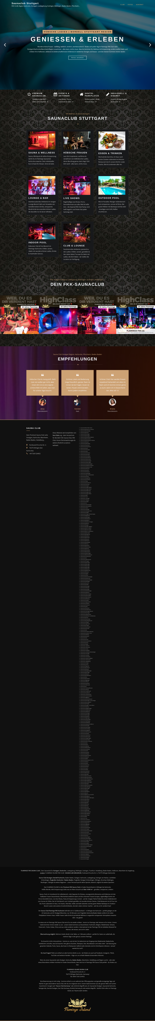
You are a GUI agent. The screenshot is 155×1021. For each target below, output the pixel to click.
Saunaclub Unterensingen (85, 504)
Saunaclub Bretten (84, 805)
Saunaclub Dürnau (84, 835)
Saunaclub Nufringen (84, 587)
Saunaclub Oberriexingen (85, 594)
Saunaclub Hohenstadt (85, 736)
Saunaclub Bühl (83, 816)
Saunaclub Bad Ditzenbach (86, 777)
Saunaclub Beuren (84, 793)
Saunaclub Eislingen (84, 843)
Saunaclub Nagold (84, 573)
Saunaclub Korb (83, 637)
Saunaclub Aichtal (84, 750)
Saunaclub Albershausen (85, 755)
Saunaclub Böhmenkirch (85, 811)
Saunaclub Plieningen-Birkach (86, 611)
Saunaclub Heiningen (84, 725)
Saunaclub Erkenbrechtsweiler (86, 852)
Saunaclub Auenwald (84, 771)
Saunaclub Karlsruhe (84, 628)
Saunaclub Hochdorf (84, 733)
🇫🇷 (55, 59)
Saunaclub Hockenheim (85, 735)
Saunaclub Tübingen (84, 500)
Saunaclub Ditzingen (84, 829)
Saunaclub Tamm (84, 496)
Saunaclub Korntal (84, 639)
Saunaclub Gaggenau (84, 697)
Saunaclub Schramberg (85, 456)
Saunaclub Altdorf (84, 763)
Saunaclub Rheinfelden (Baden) (87, 437)
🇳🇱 (77, 59)
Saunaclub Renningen (85, 434)
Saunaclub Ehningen (84, 841)
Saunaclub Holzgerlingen (85, 738)
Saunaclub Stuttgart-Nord (85, 489)
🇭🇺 (85, 59)
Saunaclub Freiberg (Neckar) (86, 688)
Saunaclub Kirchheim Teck (86, 633)
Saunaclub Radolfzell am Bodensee (87, 616)
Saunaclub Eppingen (84, 849)
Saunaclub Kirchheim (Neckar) (86, 631)
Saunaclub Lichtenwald (85, 659)
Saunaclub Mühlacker (85, 568)
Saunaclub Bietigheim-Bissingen (87, 797)
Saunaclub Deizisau (84, 826)
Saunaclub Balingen (84, 783)
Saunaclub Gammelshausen (86, 699)
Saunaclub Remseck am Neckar (87, 429)
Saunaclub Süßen (84, 495)
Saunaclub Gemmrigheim (85, 702)
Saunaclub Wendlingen (85, 542)
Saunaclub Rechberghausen (86, 620)
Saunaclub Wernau (84, 543)
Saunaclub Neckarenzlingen (86, 576)
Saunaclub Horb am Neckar (86, 741)
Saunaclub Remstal (84, 432)
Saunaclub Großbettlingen (86, 708)
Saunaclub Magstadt (84, 666)
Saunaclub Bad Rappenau (85, 780)
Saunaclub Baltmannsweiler (86, 785)
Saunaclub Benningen (85, 788)
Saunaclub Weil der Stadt (85, 529)
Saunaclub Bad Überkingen (86, 782)
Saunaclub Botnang (84, 804)
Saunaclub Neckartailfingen (86, 579)
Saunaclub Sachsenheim (85, 446)
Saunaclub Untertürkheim (85, 506)
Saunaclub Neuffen (84, 584)
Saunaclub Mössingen (85, 565)
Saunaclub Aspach (84, 768)
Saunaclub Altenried (84, 764)
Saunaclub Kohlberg (84, 634)
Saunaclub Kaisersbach (85, 627)
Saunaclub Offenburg (84, 598)
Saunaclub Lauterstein (85, 647)
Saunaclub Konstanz (84, 636)
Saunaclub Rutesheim (85, 445)
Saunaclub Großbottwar (85, 710)
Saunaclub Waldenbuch (85, 518)
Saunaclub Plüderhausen (85, 614)
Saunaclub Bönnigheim (85, 813)
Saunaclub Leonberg (84, 655)
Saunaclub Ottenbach (85, 605)
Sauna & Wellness (41, 152)
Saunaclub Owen (84, 606)
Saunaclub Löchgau (84, 663)
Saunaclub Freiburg (84, 689)
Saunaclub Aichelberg (85, 749)
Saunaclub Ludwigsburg (85, 661)
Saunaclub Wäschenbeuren (86, 554)
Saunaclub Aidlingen (84, 753)
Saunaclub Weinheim (84, 536)
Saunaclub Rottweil (84, 442)
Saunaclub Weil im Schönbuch (86, 531)
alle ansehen (76, 340)
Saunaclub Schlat (84, 451)
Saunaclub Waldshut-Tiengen (86, 521)
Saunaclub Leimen (84, 648)
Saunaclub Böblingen (84, 810)
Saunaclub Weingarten (85, 534)
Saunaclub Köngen (84, 644)
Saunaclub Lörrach (84, 664)
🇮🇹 (92, 59)
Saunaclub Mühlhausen (85, 570)
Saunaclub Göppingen (85, 717)
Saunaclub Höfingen (84, 622)
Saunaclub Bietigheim (85, 796)
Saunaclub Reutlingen (85, 435)
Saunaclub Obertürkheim (85, 597)
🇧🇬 (107, 59)
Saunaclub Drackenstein (85, 833)
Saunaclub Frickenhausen (85, 694)
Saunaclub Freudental (85, 692)
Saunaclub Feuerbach (85, 683)
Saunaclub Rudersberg (85, 443)
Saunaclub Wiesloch (84, 548)
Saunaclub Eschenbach (85, 855)
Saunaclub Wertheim (84, 545)
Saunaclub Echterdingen (85, 838)
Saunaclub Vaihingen (84, 509)
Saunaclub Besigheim (85, 791)
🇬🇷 (63, 59)
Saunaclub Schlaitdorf (85, 449)
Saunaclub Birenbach (84, 799)
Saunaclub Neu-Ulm (84, 583)
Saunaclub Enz (83, 847)
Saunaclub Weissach (84, 539)
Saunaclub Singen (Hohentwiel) (87, 474)
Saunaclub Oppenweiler (85, 601)
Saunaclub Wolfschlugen (85, 553)
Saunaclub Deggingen (85, 824)
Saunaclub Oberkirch (84, 592)
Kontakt (139, 4)
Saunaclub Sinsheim (84, 476)
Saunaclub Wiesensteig (85, 547)
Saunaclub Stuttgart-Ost (85, 490)
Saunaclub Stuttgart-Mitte (85, 487)
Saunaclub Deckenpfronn (85, 821)
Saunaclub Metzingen (85, 672)
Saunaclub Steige (84, 481)
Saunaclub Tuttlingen (85, 498)
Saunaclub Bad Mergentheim (86, 779)
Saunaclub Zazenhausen (85, 556)
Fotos (130, 4)
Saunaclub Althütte (84, 766)
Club (122, 4)
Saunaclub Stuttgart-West (85, 493)
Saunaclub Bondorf (84, 802)
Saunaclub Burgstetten (85, 808)
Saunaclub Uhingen (84, 501)
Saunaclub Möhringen (85, 564)
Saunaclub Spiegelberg (85, 478)
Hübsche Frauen (75, 152)
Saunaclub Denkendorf (85, 827)
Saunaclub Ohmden (84, 600)
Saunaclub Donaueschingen (86, 830)
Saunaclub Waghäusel (85, 515)
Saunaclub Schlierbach (85, 452)
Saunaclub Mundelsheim (85, 675)
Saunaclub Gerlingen (84, 703)
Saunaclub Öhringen (84, 561)
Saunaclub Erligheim (84, 854)
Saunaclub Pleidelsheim (85, 609)
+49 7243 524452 (34, 454)
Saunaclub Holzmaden (85, 739)
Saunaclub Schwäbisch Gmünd (86, 465)
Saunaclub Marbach (84, 669)
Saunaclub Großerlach (85, 711)
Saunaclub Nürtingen (84, 589)
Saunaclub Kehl (83, 630)
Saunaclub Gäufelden (85, 716)
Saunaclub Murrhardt (85, 678)
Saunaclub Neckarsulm (85, 578)
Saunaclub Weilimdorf (85, 532)
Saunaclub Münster (84, 572)
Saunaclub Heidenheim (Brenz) (87, 724)
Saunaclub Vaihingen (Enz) (86, 511)
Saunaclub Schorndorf (85, 454)
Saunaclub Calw (83, 818)
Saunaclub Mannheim (85, 667)
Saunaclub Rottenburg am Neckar (87, 440)
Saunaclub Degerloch (84, 822)
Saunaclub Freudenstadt (85, 691)
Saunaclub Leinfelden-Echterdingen (88, 652)
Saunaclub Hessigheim (85, 730)
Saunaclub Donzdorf (84, 832)
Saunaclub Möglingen (85, 680)
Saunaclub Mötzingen (85, 567)
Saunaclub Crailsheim (85, 819)
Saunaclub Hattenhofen (85, 719)
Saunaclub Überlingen (85, 562)
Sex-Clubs (56, 435)
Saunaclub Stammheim (85, 479)
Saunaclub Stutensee (84, 484)
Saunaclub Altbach (84, 761)
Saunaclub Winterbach (85, 551)
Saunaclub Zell (83, 558)
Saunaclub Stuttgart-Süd (85, 492)
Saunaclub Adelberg (84, 746)
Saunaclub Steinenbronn (85, 482)
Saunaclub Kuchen (84, 642)
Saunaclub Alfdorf (84, 758)
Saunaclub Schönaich (84, 468)
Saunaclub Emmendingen (85, 846)
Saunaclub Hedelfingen (85, 721)
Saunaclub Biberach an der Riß (87, 794)
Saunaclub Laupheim (84, 645)
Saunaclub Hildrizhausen (85, 731)
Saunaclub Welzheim (84, 540)
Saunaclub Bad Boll (84, 774)
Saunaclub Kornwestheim (85, 641)
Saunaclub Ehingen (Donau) (86, 840)
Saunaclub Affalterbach (85, 747)
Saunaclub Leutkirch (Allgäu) (86, 658)
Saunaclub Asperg (84, 769)
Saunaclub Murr (83, 677)
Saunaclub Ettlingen (84, 859)
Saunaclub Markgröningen (85, 670)
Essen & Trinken (110, 153)
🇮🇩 (99, 59)
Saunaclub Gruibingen (85, 713)
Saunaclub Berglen (84, 790)
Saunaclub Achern (84, 744)
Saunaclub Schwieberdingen (86, 464)
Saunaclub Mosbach (84, 674)
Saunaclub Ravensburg (85, 619)
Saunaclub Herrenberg (85, 728)
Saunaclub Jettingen (84, 625)
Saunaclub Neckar (84, 575)
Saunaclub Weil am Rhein (85, 528)
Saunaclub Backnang (84, 772)
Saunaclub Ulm (83, 503)
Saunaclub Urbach (84, 507)
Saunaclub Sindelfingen (85, 473)
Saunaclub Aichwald (84, 752)
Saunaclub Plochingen (85, 612)
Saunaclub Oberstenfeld (85, 595)
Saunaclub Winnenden (85, 550)
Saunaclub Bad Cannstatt (85, 775)
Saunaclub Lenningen (85, 653)
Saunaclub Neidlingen (85, 581)
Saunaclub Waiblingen (85, 517)
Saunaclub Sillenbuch (85, 471)
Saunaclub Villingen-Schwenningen (87, 514)
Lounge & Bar (38, 198)
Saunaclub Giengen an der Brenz (87, 705)
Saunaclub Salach (84, 448)
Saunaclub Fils (83, 686)
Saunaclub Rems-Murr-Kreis (86, 427)
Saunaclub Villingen (84, 512)
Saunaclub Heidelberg (85, 722)
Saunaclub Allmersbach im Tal (86, 760)
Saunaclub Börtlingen (85, 815)
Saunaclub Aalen (84, 743)
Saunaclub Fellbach (84, 681)
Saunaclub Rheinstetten (85, 438)
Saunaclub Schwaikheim (85, 457)
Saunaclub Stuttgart (25, 3)
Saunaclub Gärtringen (85, 714)
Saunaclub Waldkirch (84, 520)
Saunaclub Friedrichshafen (86, 695)
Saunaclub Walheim (84, 523)
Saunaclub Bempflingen (85, 786)
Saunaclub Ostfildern (84, 603)
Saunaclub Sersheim (84, 470)
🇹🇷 (70, 59)
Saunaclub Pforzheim (84, 608)
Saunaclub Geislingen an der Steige (88, 700)
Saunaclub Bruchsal (84, 807)
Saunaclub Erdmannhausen (86, 851)
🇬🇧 (48, 59)
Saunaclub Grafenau (84, 706)
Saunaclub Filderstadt (85, 684)
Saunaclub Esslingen (84, 857)
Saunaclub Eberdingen (85, 837)
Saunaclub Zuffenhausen (85, 559)
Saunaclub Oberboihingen (85, 590)
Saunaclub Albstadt (84, 757)
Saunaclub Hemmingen (85, 727)
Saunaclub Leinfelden (85, 650)
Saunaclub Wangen (84, 525)
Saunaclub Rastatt (84, 617)
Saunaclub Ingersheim (85, 623)
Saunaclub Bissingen (84, 800)
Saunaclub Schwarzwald (85, 459)
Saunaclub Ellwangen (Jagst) (86, 844)
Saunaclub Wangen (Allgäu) (86, 526)
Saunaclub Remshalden (85, 431)
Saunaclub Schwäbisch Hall (86, 467)
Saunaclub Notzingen (85, 586)
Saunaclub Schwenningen (85, 460)
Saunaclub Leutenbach (85, 656)
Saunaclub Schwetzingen (85, 462)
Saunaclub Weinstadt (85, 537)
